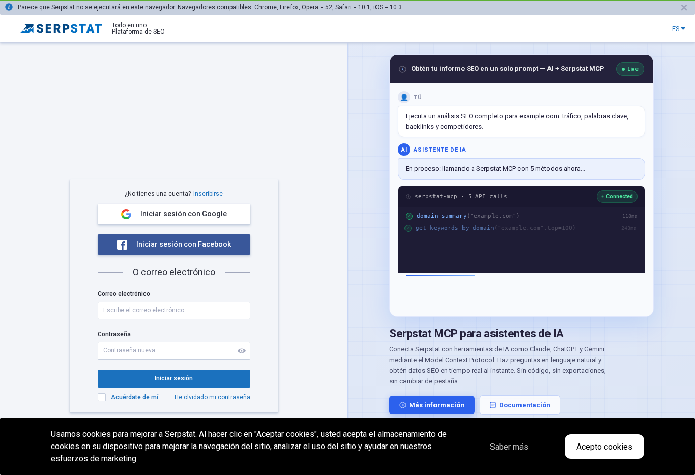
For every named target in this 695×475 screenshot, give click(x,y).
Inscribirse (208, 193)
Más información (437, 405)
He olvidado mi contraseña (212, 397)
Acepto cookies (604, 447)
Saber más (509, 447)
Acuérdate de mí (134, 397)
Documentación (525, 405)
